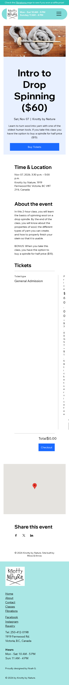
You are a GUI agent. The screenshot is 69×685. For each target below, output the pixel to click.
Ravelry (10, 626)
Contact (10, 602)
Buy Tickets (34, 146)
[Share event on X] (23, 535)
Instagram (11, 621)
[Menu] (58, 13)
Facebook (11, 617)
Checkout (46, 447)
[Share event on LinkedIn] (31, 535)
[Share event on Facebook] (15, 535)
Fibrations (21, 2)
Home (9, 593)
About (9, 598)
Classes (10, 606)
